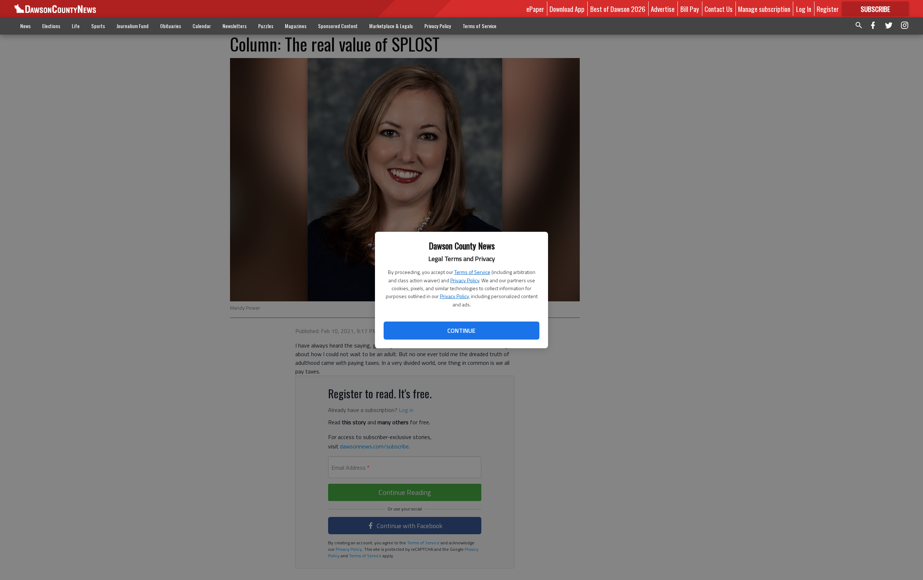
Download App (566, 8)
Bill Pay (689, 8)
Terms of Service (472, 272)
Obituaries (170, 26)
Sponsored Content (338, 26)
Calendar (202, 26)
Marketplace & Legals (391, 26)
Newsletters (234, 26)
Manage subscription (764, 8)
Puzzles (265, 26)
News (25, 26)
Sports (98, 26)
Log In (803, 8)
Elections (51, 26)
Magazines (295, 26)
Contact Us (719, 8)
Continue (461, 330)
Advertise (663, 8)
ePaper (535, 8)
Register (828, 8)
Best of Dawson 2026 (617, 8)
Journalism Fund (132, 26)
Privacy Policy (464, 280)
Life (76, 26)
